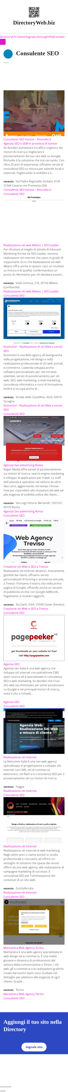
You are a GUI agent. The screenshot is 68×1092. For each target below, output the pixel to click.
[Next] (4, 1090)
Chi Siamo (18, 37)
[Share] (4, 1086)
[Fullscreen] (7, 1086)
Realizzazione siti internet (20, 791)
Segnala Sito (33, 37)
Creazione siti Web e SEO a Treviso (25, 609)
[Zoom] (9, 1086)
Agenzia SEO (11, 702)
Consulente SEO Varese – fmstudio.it (27, 190)
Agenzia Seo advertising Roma (23, 511)
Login (45, 37)
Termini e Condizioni (51, 1056)
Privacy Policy (27, 1056)
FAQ (51, 37)
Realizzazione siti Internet (20, 892)
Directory (6, 37)
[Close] (1, 1086)
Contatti (59, 37)
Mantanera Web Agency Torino (23, 994)
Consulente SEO (13, 194)
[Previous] (1, 1090)
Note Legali (35, 1060)
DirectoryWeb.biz (34, 22)
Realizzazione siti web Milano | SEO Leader (31, 291)
